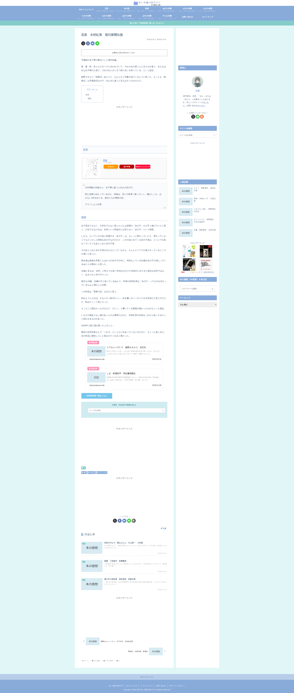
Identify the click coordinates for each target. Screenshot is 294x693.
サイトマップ (148, 686)
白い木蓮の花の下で (116, 686)
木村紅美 (92, 472)
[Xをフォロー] (193, 117)
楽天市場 (127, 167)
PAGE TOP (147, 677)
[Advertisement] (124, 125)
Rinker (110, 162)
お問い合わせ (161, 686)
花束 (87, 95)
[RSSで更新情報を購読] (202, 117)
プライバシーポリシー (177, 686)
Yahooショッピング (143, 167)
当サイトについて (133, 686)
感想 (89, 98)
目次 (89, 89)
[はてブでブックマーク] (93, 43)
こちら (202, 106)
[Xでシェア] (83, 43)
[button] (163, 410)
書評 (84, 472)
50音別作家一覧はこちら (97, 396)
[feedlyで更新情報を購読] (198, 117)
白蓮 (197, 91)
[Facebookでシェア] (88, 43)
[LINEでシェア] (97, 43)
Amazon (111, 167)
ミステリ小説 (103, 472)
